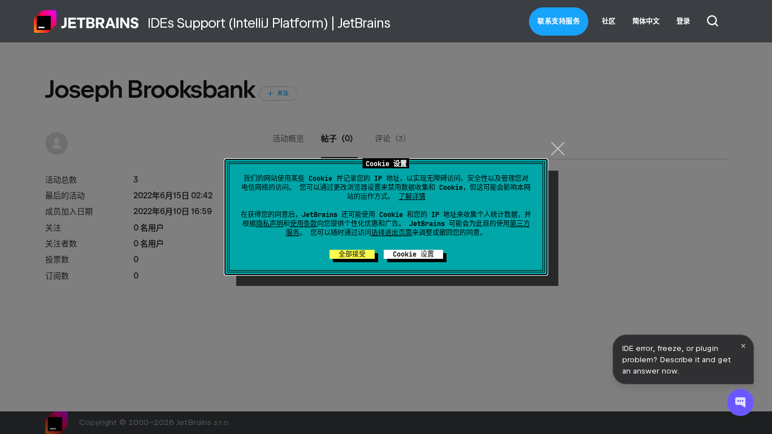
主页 (86, 21)
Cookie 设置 (413, 254)
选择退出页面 (391, 232)
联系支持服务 (558, 21)
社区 (608, 21)
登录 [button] (683, 21)
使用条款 (303, 223)
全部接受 (352, 254)
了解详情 (412, 196)
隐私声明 (269, 223)
